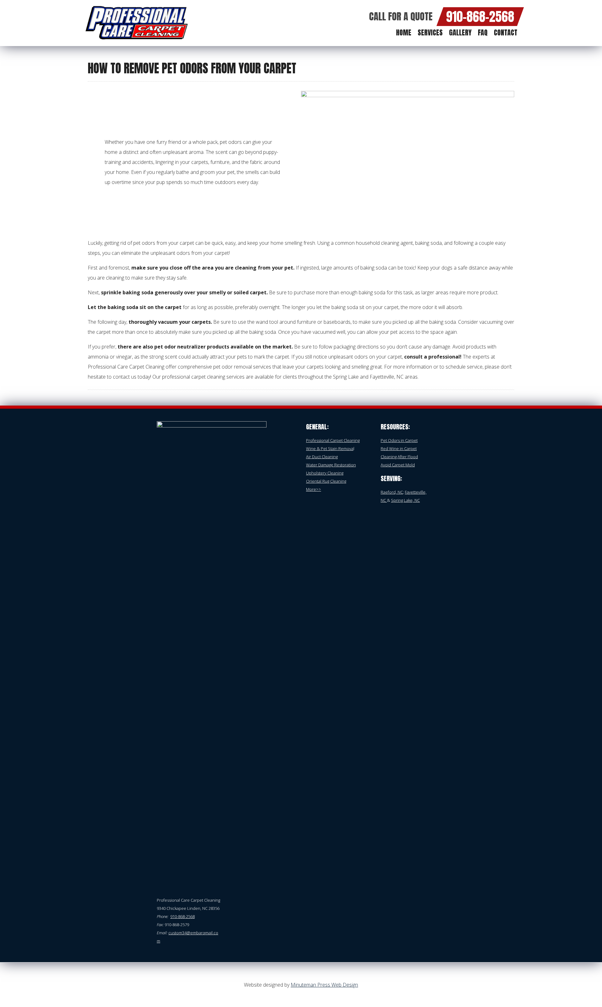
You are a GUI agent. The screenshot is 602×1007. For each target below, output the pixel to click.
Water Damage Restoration (331, 465)
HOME (403, 32)
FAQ (483, 32)
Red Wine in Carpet (399, 448)
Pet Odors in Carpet (399, 440)
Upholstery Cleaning (324, 473)
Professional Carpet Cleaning (333, 440)
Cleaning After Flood (399, 456)
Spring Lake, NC (405, 500)
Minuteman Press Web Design (324, 984)
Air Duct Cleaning (322, 456)
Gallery (460, 32)
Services (430, 32)
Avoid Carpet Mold (398, 465)
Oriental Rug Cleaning (326, 481)
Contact (505, 32)
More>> (313, 489)
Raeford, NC (392, 492)
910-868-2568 (480, 16)
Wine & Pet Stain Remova (329, 448)
